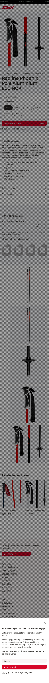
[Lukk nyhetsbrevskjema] (45, 622)
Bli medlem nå (10, 667)
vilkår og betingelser (23, 672)
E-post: (7, 661)
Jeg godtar (18, 672)
